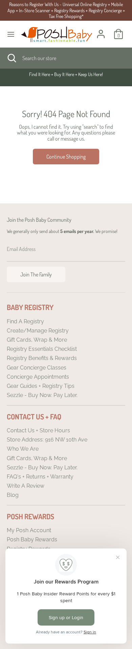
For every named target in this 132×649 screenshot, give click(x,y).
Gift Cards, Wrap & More (37, 340)
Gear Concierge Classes (36, 367)
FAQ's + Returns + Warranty (40, 476)
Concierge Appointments (38, 377)
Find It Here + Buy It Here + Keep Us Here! (66, 74)
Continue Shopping (66, 156)
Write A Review (25, 486)
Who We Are (23, 449)
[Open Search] (11, 58)
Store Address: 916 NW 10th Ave (47, 439)
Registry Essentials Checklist (42, 349)
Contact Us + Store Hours (38, 430)
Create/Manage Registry (38, 330)
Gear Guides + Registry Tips (40, 386)
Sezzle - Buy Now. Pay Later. (42, 395)
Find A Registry (25, 321)
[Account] (101, 29)
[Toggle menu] (11, 34)
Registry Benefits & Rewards (42, 358)
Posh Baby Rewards (32, 539)
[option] (66, 74)
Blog (13, 495)
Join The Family (36, 274)
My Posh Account (29, 530)
